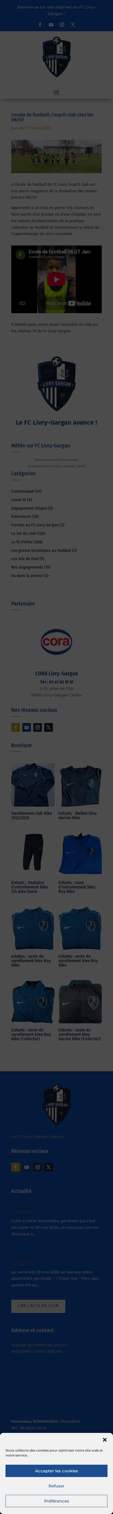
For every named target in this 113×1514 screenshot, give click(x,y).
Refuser (56, 1486)
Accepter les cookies (56, 1470)
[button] (105, 1439)
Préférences (56, 1501)
